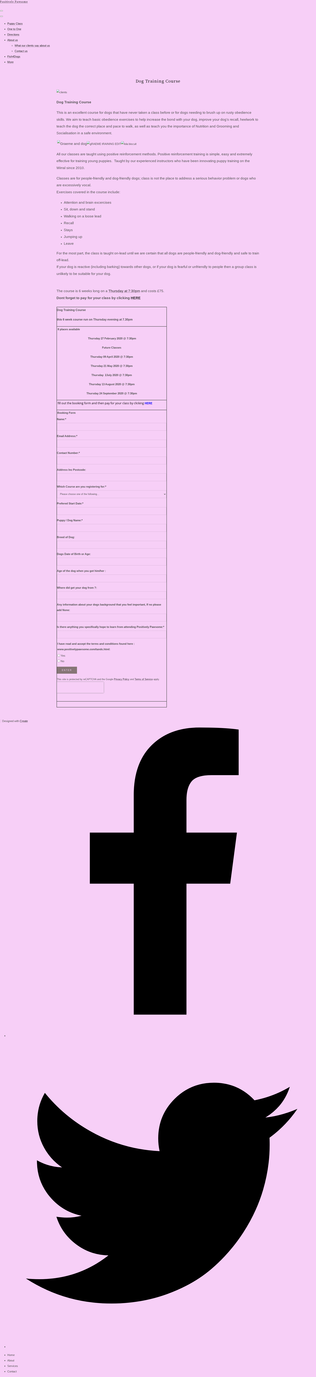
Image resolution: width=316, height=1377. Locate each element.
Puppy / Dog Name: (70, 520)
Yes (63, 655)
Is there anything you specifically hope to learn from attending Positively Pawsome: (110, 626)
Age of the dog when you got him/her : (81, 570)
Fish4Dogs (13, 56)
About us (12, 40)
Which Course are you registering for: (81, 486)
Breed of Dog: (66, 537)
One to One (14, 29)
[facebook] (161, 1035)
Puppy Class (15, 23)
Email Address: (67, 436)
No (62, 661)
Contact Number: (68, 452)
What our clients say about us (32, 45)
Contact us (21, 51)
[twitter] (161, 1346)
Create (24, 721)
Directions (13, 34)
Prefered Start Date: (70, 503)
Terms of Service (144, 679)
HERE (136, 298)
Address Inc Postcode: (71, 469)
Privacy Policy (121, 679)
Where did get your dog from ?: (77, 587)
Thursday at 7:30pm (124, 291)
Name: (61, 419)
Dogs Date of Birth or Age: (74, 554)
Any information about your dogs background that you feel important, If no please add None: (109, 607)
